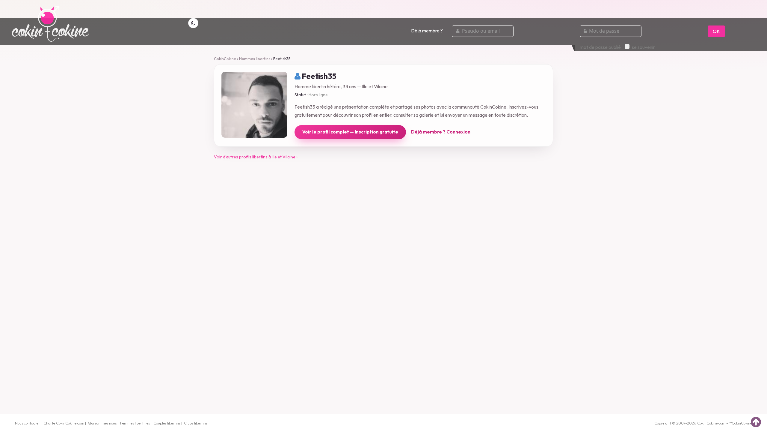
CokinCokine (225, 58)
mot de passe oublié (600, 47)
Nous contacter (27, 423)
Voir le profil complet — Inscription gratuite (350, 132)
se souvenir (643, 47)
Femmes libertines (135, 423)
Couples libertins (166, 423)
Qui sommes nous (102, 423)
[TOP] (756, 421)
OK (716, 31)
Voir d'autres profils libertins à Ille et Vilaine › (256, 157)
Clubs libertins (195, 423)
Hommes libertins (254, 58)
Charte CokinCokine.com (63, 423)
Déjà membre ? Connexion (440, 132)
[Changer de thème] (193, 23)
